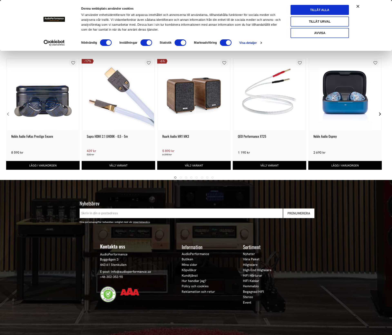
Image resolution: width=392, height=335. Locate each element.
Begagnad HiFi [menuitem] (253, 292)
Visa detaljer (248, 42)
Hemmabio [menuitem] (251, 286)
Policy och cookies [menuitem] (195, 286)
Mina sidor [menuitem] (189, 265)
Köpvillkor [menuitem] (189, 270)
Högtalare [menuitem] (250, 265)
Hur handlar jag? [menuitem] (194, 281)
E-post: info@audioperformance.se (125, 272)
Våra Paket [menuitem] (251, 259)
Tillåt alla (319, 10)
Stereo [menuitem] (248, 297)
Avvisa (319, 33)
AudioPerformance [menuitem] (195, 254)
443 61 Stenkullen (113, 265)
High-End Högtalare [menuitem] (257, 270)
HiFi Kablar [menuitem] (251, 281)
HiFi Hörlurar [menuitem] (252, 275)
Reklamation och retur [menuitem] (198, 292)
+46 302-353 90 (111, 277)
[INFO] (118, 165)
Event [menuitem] (247, 302)
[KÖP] (43, 165)
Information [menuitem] (192, 247)
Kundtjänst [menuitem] (190, 275)
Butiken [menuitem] (187, 259)
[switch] (146, 42)
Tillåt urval (320, 21)
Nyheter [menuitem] (249, 254)
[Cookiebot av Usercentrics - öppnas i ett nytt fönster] (54, 43)
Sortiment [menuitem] (252, 247)
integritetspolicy (141, 222)
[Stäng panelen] (357, 6)
